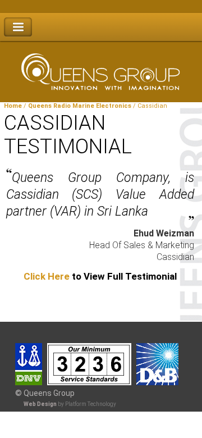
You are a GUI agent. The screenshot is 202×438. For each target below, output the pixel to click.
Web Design (40, 404)
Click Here (47, 276)
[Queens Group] (101, 68)
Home (13, 106)
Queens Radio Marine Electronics (79, 106)
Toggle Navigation (18, 27)
